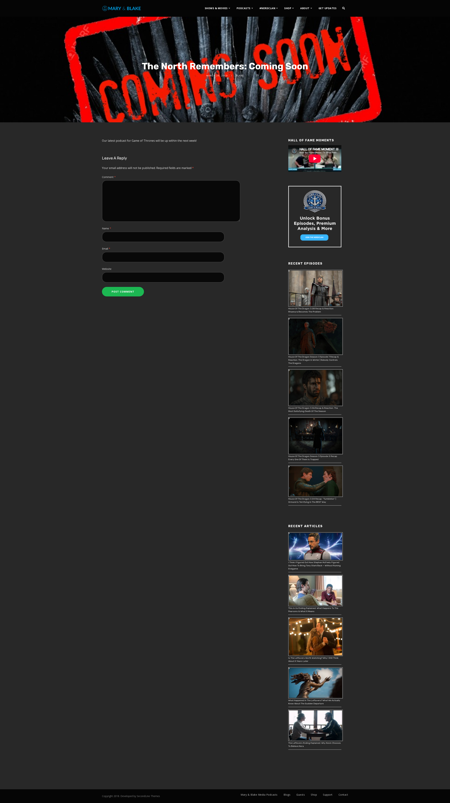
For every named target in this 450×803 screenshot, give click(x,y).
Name (106, 228)
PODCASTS (243, 8)
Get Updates (328, 8)
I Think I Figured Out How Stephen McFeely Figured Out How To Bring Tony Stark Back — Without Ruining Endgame (314, 565)
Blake (240, 75)
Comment (109, 177)
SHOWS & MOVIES (216, 8)
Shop (314, 794)
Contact (343, 794)
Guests (300, 794)
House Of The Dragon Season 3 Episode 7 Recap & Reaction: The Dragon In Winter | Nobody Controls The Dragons (313, 360)
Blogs (287, 794)
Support (328, 794)
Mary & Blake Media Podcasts (259, 794)
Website (106, 269)
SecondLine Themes (148, 796)
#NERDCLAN (267, 8)
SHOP (287, 8)
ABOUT (305, 8)
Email (106, 248)
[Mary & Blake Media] (122, 8)
